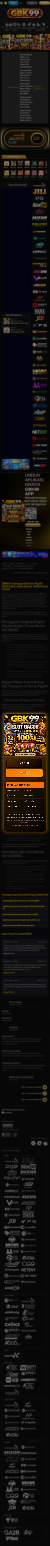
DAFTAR (24, 772)
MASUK (24, 763)
